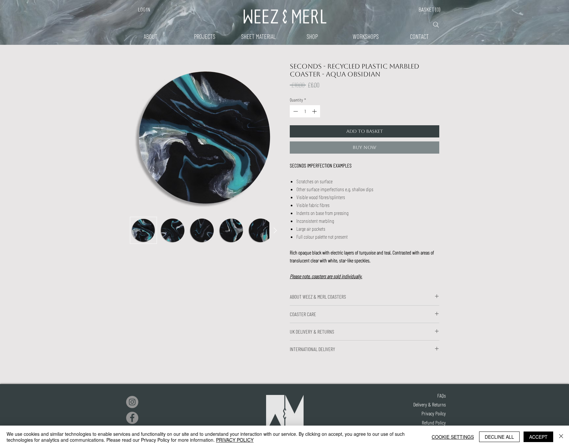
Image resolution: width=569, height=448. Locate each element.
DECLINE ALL (499, 436)
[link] (427, 9)
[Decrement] (295, 111)
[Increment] (315, 111)
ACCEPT (538, 436)
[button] (460, 7)
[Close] (561, 437)
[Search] (435, 24)
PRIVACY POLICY (235, 439)
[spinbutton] (305, 111)
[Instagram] (132, 402)
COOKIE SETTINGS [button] (453, 436)
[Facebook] (132, 418)
